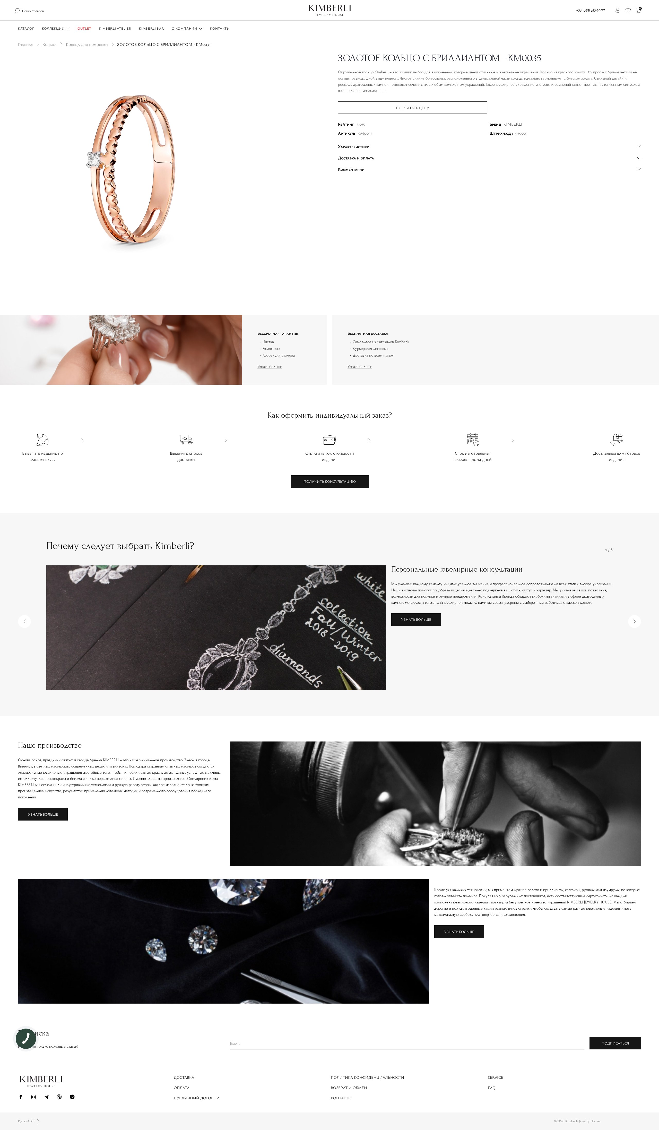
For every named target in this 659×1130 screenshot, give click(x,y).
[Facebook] (20, 1097)
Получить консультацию (330, 481)
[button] (24, 621)
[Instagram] (33, 1097)
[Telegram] (46, 1097)
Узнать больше (269, 366)
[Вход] (617, 10)
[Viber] (59, 1097)
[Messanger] (72, 1097)
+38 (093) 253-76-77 (590, 10)
